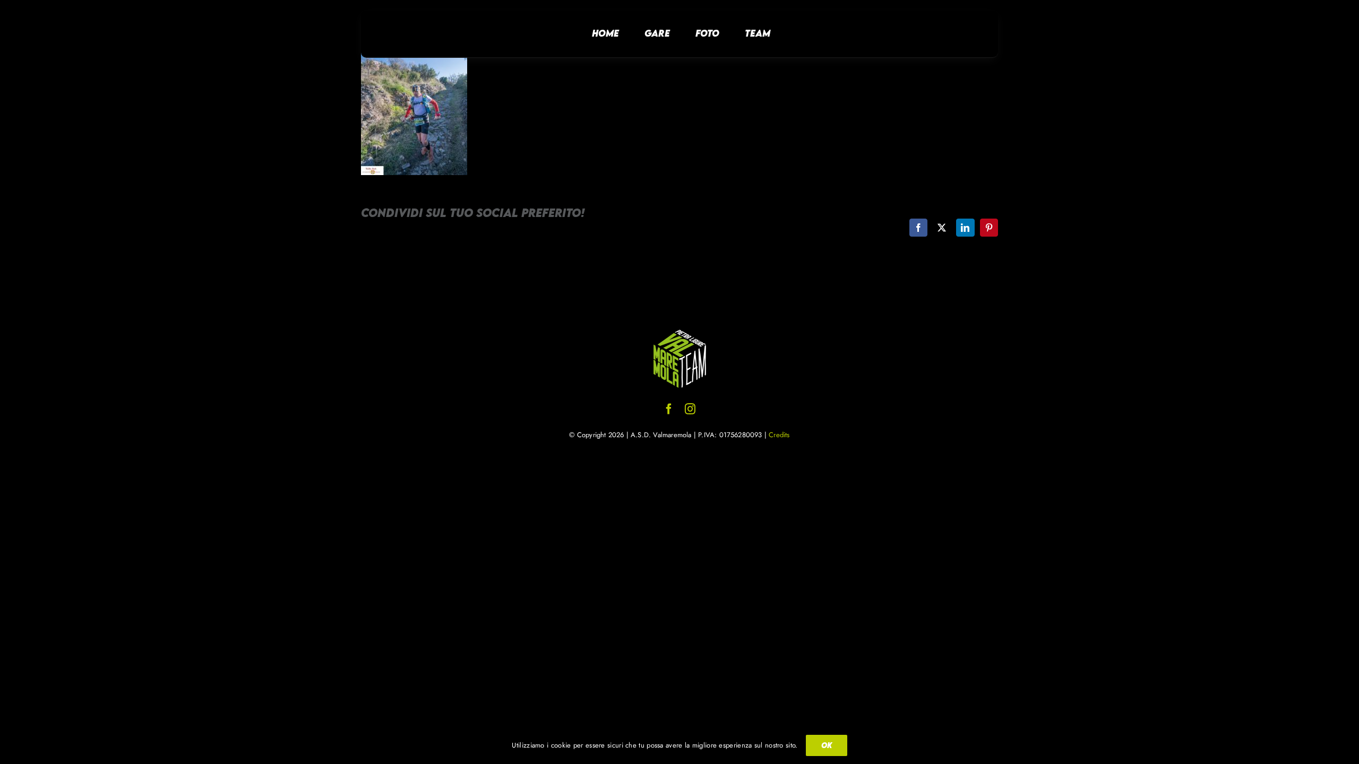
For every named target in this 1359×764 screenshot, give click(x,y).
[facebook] (669, 409)
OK (826, 745)
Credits (779, 435)
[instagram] (690, 409)
